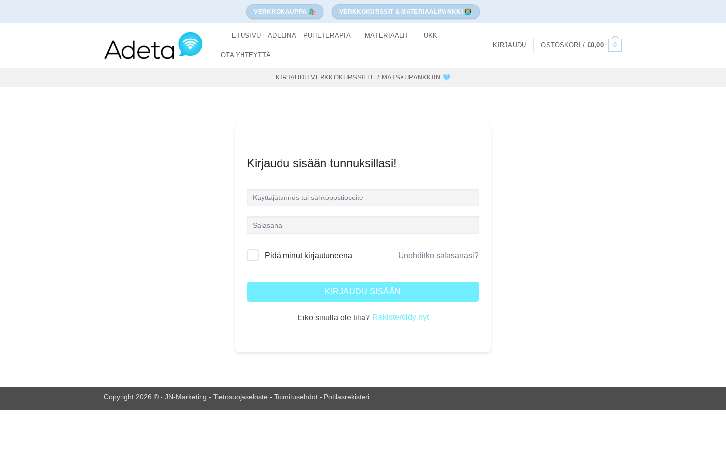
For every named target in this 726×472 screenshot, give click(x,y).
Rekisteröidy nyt (400, 317)
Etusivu (246, 35)
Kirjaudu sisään (363, 291)
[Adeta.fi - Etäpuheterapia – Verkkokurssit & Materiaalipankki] (153, 45)
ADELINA (282, 35)
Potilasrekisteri (346, 397)
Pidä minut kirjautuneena (308, 255)
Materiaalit (387, 35)
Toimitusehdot (297, 397)
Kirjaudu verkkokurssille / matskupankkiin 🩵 (363, 77)
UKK (431, 35)
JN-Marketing (187, 397)
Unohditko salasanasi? (438, 255)
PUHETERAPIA (327, 35)
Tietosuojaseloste (241, 397)
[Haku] (221, 35)
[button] (509, 45)
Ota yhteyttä (246, 55)
